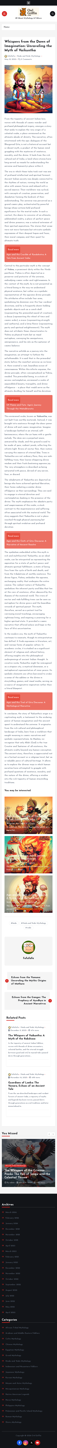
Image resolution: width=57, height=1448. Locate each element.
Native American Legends (17, 1394)
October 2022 (12, 1279)
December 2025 (13, 1229)
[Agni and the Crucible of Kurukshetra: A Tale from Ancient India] (28, 815)
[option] (28, 1163)
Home (6, 27)
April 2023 (10, 1246)
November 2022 (13, 1274)
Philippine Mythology (15, 1406)
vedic (29, 928)
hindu (14, 923)
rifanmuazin (14, 1183)
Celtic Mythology (13, 1339)
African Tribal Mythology (16, 1165)
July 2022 (10, 1296)
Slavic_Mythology (13, 1422)
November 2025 (13, 1235)
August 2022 (11, 1290)
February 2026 (12, 1218)
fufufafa (11, 56)
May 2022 (10, 1307)
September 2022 (13, 1285)
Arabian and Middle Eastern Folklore (23, 1333)
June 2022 (10, 1301)
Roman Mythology (14, 1417)
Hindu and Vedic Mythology (28, 56)
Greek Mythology (13, 1356)
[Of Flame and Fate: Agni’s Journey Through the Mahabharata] (28, 854)
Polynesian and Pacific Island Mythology (24, 1411)
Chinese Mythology (14, 1344)
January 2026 (12, 1224)
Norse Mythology (13, 1400)
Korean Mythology (14, 1378)
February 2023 (12, 1257)
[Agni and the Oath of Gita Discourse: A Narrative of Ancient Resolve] (28, 894)
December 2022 (13, 1268)
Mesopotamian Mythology (17, 1389)
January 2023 (12, 1262)
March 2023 (11, 1251)
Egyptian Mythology (15, 1350)
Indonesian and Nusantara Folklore (22, 1367)
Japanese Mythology (15, 1372)
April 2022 (10, 1313)
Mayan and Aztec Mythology (19, 1383)
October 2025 (12, 1240)
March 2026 (11, 1212)
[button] (49, 1134)
